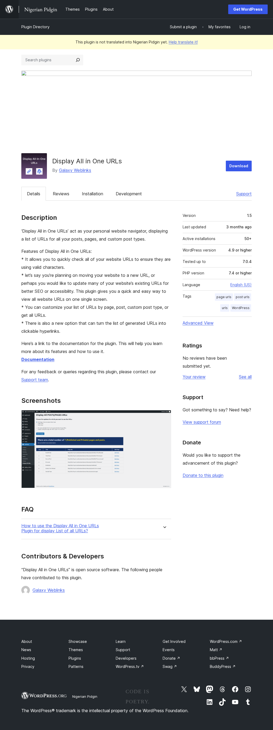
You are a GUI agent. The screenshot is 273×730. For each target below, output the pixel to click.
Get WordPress (248, 9)
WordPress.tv (130, 666)
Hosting (28, 658)
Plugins (75, 658)
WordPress (241, 308)
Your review (194, 376)
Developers (126, 658)
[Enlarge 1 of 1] (164, 417)
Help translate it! (183, 42)
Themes (76, 649)
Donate (171, 658)
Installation (92, 193)
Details (33, 193)
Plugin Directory (35, 27)
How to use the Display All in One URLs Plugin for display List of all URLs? (60, 528)
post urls (243, 297)
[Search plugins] (78, 60)
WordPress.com (226, 641)
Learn (121, 641)
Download (238, 166)
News (26, 649)
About (26, 641)
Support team (34, 379)
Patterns (76, 666)
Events (169, 649)
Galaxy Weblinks (75, 170)
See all (245, 376)
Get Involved (174, 641)
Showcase (78, 641)
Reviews (61, 193)
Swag (170, 666)
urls (225, 308)
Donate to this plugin (203, 475)
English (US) (241, 284)
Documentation (37, 359)
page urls (223, 297)
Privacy (27, 666)
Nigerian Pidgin (84, 696)
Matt (216, 649)
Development (129, 193)
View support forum (202, 422)
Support (244, 193)
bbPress (219, 658)
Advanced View (198, 323)
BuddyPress (223, 666)
